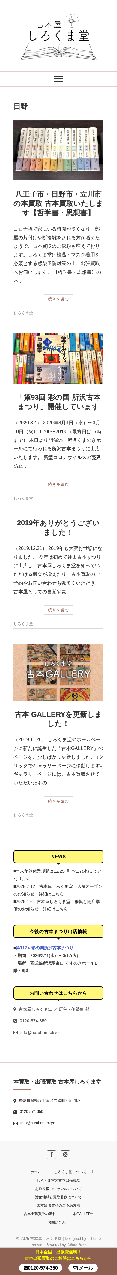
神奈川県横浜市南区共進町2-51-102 (48, 1100)
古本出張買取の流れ (40, 1214)
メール (85, 1267)
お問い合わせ (58, 1222)
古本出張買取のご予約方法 (58, 1205)
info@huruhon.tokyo (39, 1032)
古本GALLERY (81, 1214)
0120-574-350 (33, 1020)
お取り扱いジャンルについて (58, 1189)
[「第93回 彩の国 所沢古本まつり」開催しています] (59, 358)
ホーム (35, 1172)
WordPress (78, 1245)
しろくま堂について (70, 1172)
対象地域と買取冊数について (58, 1197)
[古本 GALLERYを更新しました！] (59, 672)
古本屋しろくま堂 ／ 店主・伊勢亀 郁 (53, 1009)
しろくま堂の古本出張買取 (58, 1180)
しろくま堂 (23, 313)
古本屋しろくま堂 (46, 1238)
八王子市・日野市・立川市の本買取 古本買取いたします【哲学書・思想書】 (59, 203)
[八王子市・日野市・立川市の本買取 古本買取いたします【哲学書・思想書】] (59, 150)
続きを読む (58, 299)
